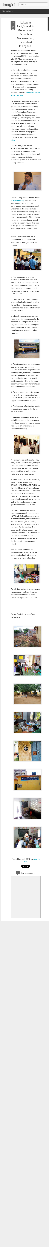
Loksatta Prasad (17, 200)
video (13, 140)
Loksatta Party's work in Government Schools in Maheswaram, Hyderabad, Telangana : (25, 34)
